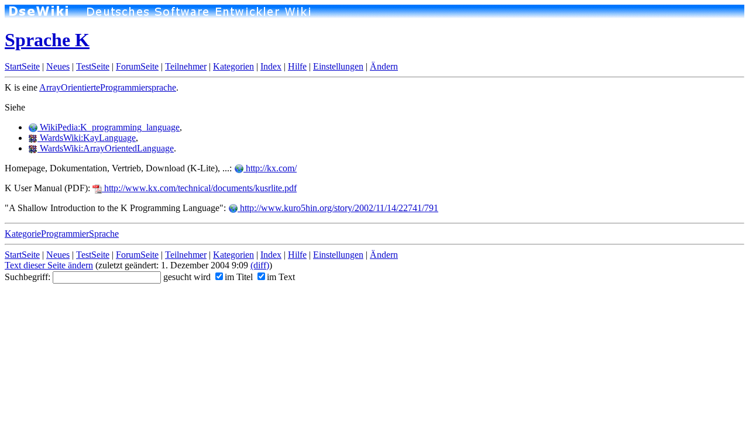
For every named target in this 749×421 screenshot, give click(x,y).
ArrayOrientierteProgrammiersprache (107, 87)
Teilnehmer (186, 66)
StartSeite (22, 66)
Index (270, 66)
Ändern (384, 66)
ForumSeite (137, 66)
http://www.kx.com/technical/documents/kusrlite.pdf (199, 188)
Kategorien (233, 66)
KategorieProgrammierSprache (62, 234)
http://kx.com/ (270, 168)
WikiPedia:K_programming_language (108, 127)
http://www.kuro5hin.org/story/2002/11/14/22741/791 (338, 208)
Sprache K (47, 39)
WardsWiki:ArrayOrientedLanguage (105, 148)
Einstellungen (338, 66)
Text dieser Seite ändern (49, 265)
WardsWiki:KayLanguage (86, 138)
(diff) (259, 265)
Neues (58, 66)
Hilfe (297, 66)
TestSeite (92, 66)
